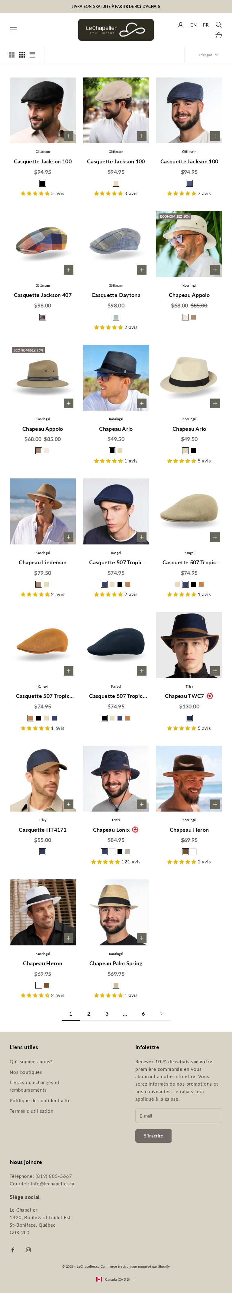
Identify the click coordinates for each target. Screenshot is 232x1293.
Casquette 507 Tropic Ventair (116, 563)
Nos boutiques (26, 1072)
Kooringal (189, 285)
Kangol (116, 553)
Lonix (116, 820)
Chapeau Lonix (111, 829)
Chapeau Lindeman (42, 562)
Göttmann (43, 151)
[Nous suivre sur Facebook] (13, 1250)
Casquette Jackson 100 (43, 161)
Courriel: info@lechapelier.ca (42, 1183)
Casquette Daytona (116, 295)
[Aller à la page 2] (161, 1013)
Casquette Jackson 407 (43, 295)
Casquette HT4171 (42, 829)
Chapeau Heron (189, 829)
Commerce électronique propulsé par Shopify (135, 1266)
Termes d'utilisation (31, 1111)
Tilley (189, 686)
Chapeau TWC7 (184, 695)
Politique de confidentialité (40, 1100)
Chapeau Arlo (116, 428)
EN (193, 24)
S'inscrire (153, 1135)
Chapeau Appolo (189, 295)
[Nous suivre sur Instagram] (28, 1250)
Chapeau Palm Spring (116, 963)
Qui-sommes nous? (31, 1061)
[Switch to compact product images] (32, 55)
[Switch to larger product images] (11, 55)
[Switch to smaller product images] (22, 55)
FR (206, 24)
